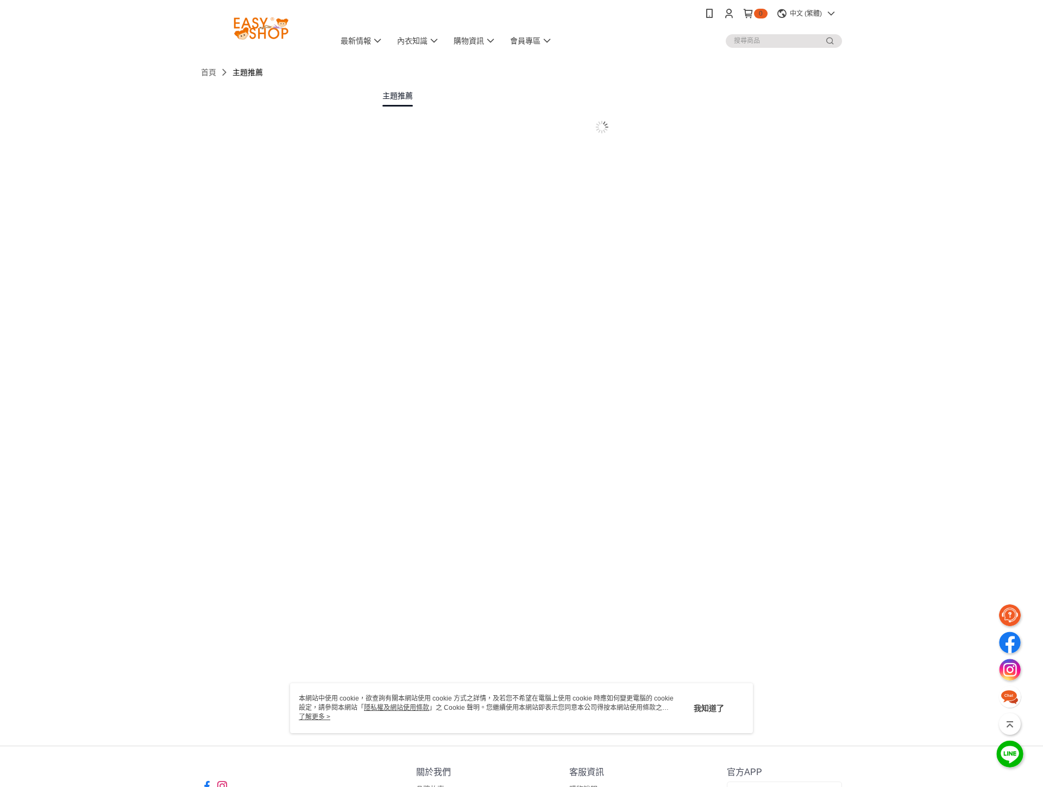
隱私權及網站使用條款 (396, 707)
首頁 (208, 72)
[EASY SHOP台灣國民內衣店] (261, 28)
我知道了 (709, 708)
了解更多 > (314, 717)
